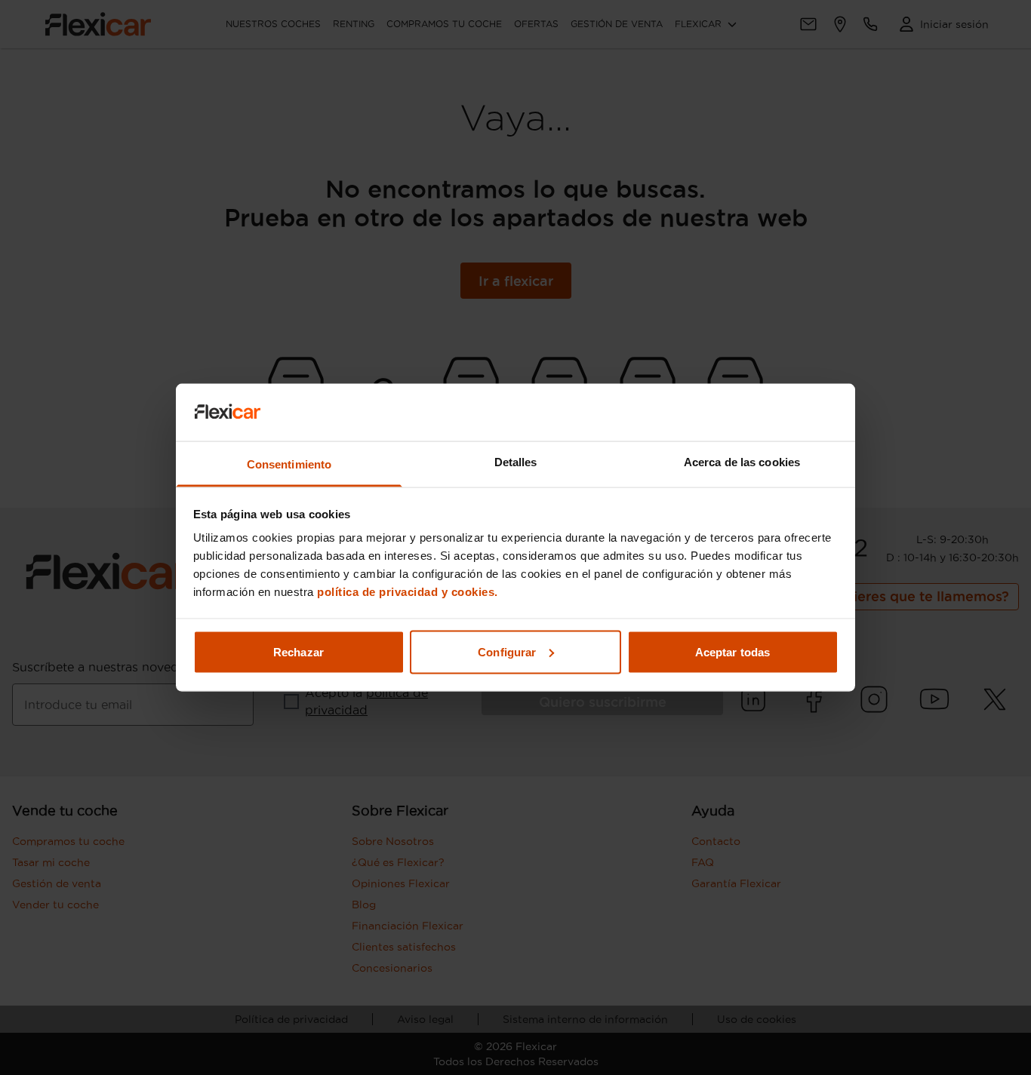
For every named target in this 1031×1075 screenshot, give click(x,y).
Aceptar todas (732, 651)
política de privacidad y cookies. (407, 591)
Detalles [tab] (515, 462)
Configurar (507, 651)
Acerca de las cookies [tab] (742, 462)
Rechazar (298, 651)
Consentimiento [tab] (289, 464)
